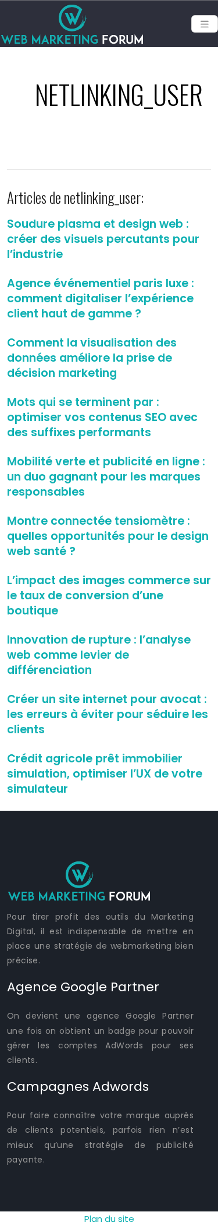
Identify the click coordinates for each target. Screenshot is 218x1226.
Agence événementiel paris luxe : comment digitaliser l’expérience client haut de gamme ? (100, 298)
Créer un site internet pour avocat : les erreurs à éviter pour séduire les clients (107, 714)
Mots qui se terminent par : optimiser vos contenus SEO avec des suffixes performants (102, 417)
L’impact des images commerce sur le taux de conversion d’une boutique (109, 596)
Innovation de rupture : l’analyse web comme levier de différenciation (99, 655)
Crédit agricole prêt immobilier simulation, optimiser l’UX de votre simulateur (104, 774)
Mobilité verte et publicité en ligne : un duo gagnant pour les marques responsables (106, 477)
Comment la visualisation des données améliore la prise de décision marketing (92, 358)
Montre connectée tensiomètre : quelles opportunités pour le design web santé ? (108, 536)
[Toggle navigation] (204, 24)
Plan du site (109, 1219)
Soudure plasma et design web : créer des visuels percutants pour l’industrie (103, 239)
